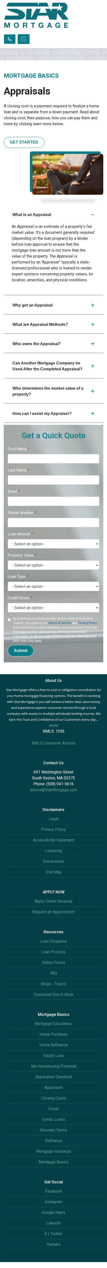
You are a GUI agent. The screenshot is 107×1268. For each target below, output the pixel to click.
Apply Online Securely (54, 901)
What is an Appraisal (31, 215)
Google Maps (53, 1212)
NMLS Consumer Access (53, 743)
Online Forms (53, 962)
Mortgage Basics (53, 1162)
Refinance (53, 1140)
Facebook (53, 1191)
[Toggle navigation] (24, 39)
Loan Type (18, 576)
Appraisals (53, 1087)
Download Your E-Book (53, 994)
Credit (53, 1108)
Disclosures (53, 861)
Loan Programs (53, 941)
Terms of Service (59, 623)
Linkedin (53, 1223)
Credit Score (20, 598)
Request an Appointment (53, 911)
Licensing (53, 850)
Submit (20, 650)
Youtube (53, 1244)
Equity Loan (54, 1055)
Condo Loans (53, 1119)
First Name (19, 449)
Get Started (24, 142)
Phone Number (22, 512)
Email (14, 491)
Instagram (53, 1201)
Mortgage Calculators (53, 1023)
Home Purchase (53, 1034)
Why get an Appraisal (32, 305)
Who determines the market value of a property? (47, 391)
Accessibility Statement (53, 840)
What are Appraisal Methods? (40, 324)
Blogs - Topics (53, 983)
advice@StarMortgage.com (53, 790)
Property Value (22, 555)
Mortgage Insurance (53, 1151)
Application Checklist (53, 1077)
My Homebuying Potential (53, 1066)
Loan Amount (20, 534)
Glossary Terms (53, 1130)
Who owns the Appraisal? (36, 344)
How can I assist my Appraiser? (42, 413)
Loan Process (53, 952)
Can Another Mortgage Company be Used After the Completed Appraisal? (47, 366)
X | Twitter (53, 1233)
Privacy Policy (87, 623)
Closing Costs (53, 1098)
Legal (53, 818)
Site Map (53, 872)
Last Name (18, 470)
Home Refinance (53, 1045)
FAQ (53, 973)
